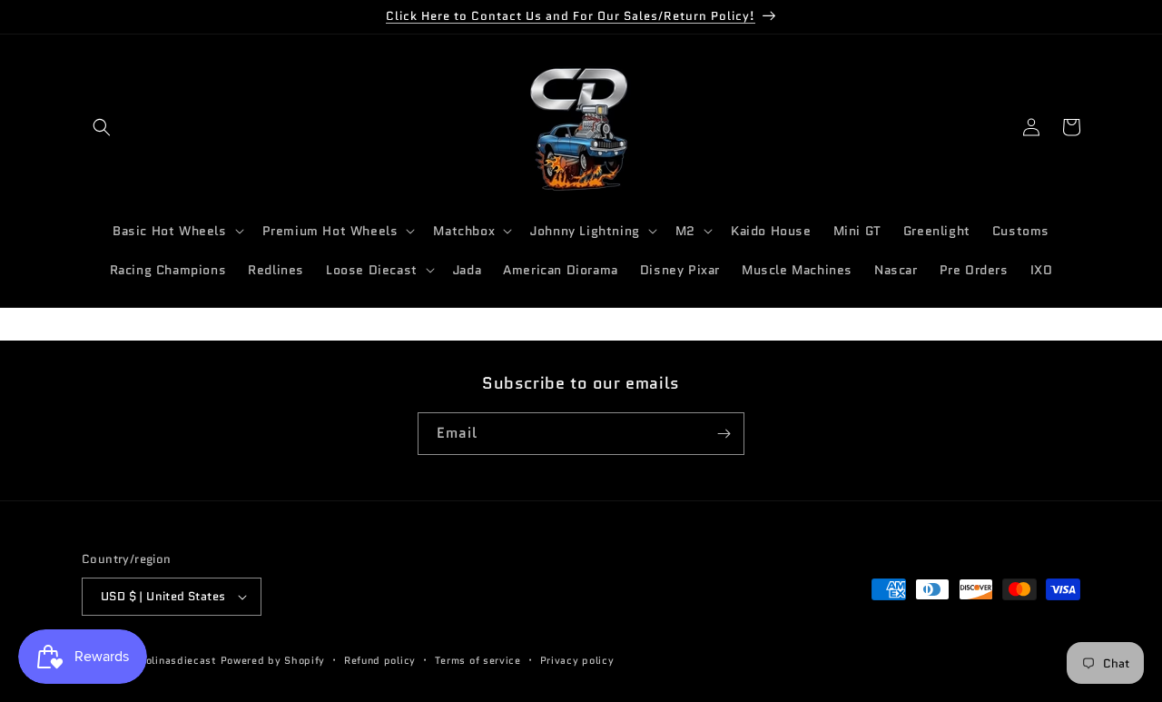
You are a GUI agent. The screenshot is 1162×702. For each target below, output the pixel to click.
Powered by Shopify (273, 660)
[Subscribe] (723, 433)
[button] (102, 127)
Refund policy (380, 660)
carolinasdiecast (173, 660)
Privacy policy (577, 660)
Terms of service (478, 660)
